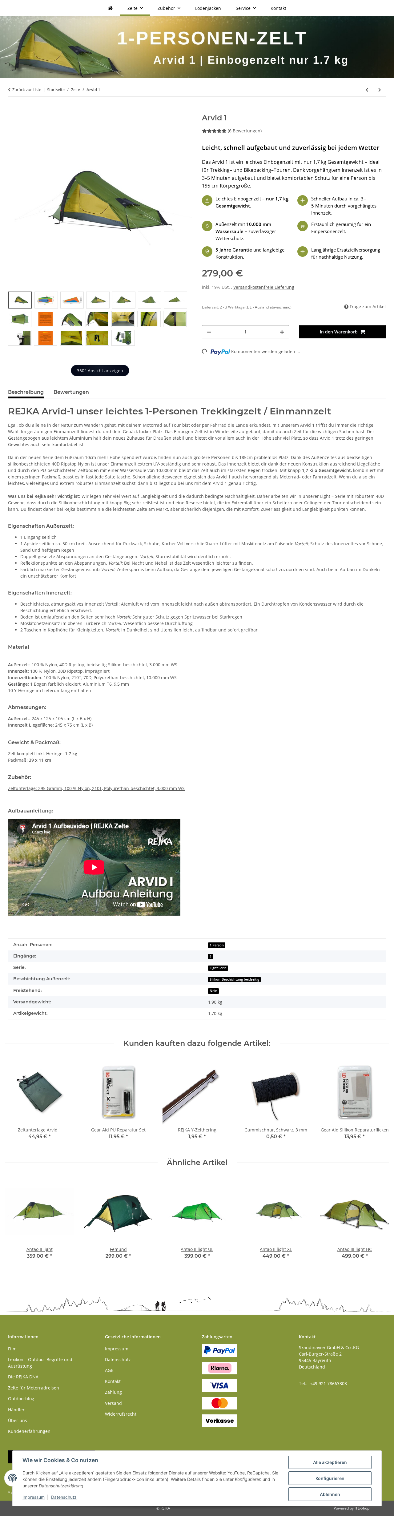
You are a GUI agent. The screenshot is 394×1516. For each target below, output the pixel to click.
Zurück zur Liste (26, 89)
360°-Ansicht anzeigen (100, 370)
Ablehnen (330, 1494)
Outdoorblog (21, 1398)
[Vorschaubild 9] (45, 319)
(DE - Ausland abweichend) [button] (268, 307)
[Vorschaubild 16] (45, 338)
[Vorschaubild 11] (97, 319)
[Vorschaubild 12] (123, 319)
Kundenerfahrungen (29, 1431)
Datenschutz (64, 1497)
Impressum (33, 1497)
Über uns (17, 1420)
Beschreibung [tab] (26, 392)
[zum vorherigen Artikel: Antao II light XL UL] (367, 89)
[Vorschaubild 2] (46, 300)
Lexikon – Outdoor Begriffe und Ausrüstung (40, 1363)
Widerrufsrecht (120, 1414)
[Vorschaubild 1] (20, 300)
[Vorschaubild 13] (149, 319)
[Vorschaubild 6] (149, 300)
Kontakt (278, 8)
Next (379, 1222)
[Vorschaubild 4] (98, 300)
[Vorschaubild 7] (175, 300)
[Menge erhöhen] (282, 331)
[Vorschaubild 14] (175, 319)
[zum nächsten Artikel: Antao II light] (379, 89)
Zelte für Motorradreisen (33, 1388)
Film (12, 1349)
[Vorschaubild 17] (71, 338)
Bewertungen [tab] (71, 392)
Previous (15, 1222)
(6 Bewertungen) (245, 131)
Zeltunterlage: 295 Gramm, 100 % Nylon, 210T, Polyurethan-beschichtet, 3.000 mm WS (96, 788)
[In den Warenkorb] (13, 110)
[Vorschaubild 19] (123, 338)
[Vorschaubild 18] (97, 338)
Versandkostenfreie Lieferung (263, 287)
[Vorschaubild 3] (72, 300)
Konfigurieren (330, 1478)
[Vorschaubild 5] (123, 300)
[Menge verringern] (209, 331)
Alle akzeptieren (330, 1462)
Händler (16, 1410)
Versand (113, 1403)
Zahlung (113, 1392)
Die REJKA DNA (23, 1377)
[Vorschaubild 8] (19, 319)
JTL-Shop (362, 1508)
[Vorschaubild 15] (19, 338)
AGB (109, 1370)
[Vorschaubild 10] (71, 319)
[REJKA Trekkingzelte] (110, 8)
